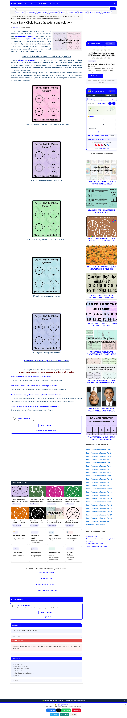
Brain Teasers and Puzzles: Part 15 (99, 495)
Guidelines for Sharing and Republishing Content (100, 539)
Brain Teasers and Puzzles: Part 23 (99, 521)
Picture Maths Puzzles (27, 60)
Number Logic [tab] (98, 99)
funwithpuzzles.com (104, 148)
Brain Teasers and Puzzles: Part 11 (99, 482)
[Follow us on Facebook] (108, 145)
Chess (38, 3)
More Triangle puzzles (93, 135)
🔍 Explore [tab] (112, 99)
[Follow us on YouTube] (99, 145)
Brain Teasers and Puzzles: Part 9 (98, 476)
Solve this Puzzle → (95, 76)
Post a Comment (46, 425)
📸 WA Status (64, 714)
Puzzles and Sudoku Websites (95, 544)
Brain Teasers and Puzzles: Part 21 (99, 515)
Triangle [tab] (91, 99)
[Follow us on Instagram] (102, 145)
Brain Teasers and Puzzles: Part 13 (99, 489)
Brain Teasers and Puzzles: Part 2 (98, 453)
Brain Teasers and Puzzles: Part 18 (99, 505)
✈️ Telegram (54, 714)
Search (113, 8)
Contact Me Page (91, 536)
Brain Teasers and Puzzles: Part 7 (98, 469)
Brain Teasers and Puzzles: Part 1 (98, 450)
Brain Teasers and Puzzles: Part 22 (99, 518)
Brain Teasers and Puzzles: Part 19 (99, 508)
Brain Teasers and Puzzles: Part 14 (99, 492)
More (54, 3)
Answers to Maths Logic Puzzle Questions (46, 360)
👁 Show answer (93, 128)
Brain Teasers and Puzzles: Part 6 (98, 466)
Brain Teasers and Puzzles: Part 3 (98, 456)
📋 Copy (73, 714)
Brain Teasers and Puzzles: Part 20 (99, 512)
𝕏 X (59, 710)
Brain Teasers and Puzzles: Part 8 (98, 473)
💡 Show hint (91, 116)
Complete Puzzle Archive (95, 525)
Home (15, 3)
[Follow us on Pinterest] (96, 145)
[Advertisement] (46, 449)
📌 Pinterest (76, 710)
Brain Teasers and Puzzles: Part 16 (99, 499)
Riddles (46, 3)
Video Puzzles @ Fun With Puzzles (96, 546)
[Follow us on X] (105, 145)
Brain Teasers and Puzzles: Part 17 (99, 502)
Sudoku (30, 3)
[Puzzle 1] (98, 131)
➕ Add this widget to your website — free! (99, 139)
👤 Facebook (51, 710)
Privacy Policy (90, 541)
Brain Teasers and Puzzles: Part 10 (99, 479)
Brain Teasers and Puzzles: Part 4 (98, 459)
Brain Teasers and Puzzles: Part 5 (98, 463)
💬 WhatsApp (66, 710)
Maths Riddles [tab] (105, 99)
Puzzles (21, 3)
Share (112, 135)
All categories (104, 135)
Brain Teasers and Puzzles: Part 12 (99, 486)
